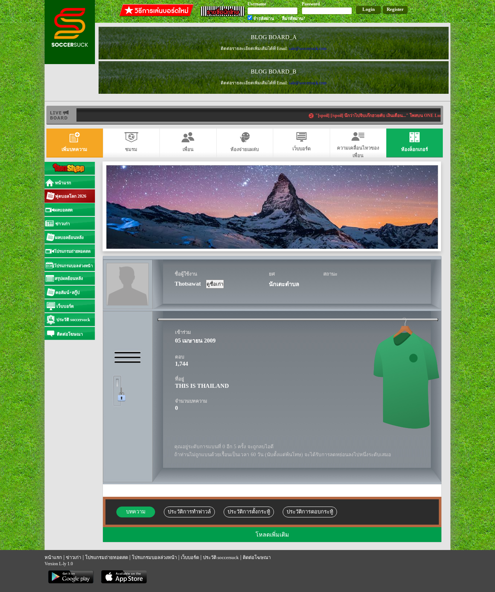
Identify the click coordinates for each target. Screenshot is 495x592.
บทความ (135, 512)
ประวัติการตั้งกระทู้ (249, 512)
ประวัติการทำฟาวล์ (189, 512)
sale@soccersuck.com (307, 48)
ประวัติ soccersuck (221, 557)
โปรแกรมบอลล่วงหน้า (154, 557)
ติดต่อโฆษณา (257, 557)
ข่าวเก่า (73, 557)
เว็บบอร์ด (190, 557)
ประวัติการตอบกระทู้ (310, 512)
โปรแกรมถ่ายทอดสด (106, 557)
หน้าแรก (53, 557)
